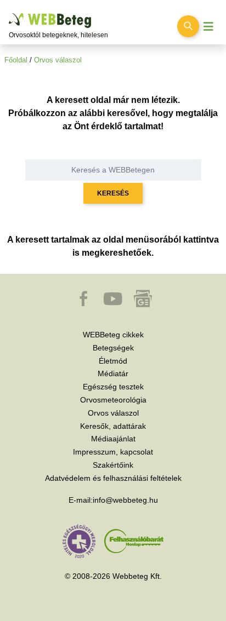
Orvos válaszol (58, 60)
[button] (84, 304)
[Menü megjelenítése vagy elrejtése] (208, 26)
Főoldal (15, 60)
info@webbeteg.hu (125, 500)
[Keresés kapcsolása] (188, 26)
